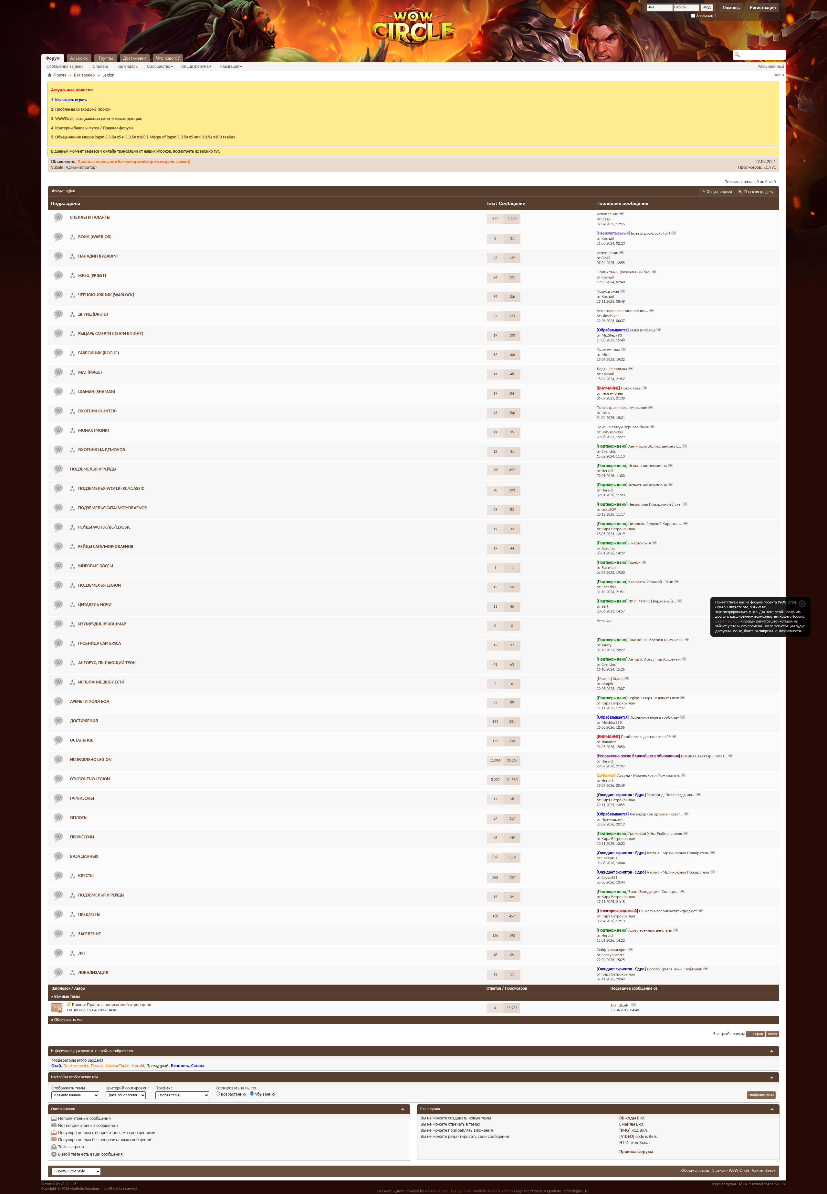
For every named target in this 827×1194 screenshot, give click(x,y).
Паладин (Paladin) (98, 256)
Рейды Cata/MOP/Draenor (105, 546)
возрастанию (233, 1094)
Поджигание (608, 291)
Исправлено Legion (90, 759)
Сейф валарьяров (612, 950)
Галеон (634, 563)
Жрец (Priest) (92, 275)
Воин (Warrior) (94, 237)
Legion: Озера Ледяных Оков (653, 698)
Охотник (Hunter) (97, 411)
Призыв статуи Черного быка (623, 427)
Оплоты (79, 817)
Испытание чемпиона (647, 466)
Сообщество (158, 66)
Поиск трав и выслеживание (622, 408)
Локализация (93, 972)
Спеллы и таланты (90, 217)
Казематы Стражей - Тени (650, 582)
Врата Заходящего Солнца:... (653, 892)
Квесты (86, 876)
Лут (82, 953)
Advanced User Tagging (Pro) (447, 1191)
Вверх (772, 1034)
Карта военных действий (650, 930)
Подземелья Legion (99, 585)
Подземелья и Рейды (101, 895)
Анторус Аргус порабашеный (654, 659)
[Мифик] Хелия (610, 679)
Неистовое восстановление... (622, 311)
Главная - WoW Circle (730, 1171)
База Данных (84, 856)
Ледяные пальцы (612, 369)
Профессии (82, 837)
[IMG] (625, 1130)
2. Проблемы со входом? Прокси (80, 109)
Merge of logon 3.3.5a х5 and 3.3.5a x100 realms (192, 137)
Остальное (81, 740)
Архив (757, 1171)
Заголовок (61, 989)
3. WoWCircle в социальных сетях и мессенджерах (96, 119)
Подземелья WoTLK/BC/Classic (111, 488)
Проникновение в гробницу (654, 717)
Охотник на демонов (101, 450)
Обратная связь (695, 1171)
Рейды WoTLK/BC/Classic (104, 527)
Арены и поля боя (89, 701)
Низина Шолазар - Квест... (704, 756)
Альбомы (79, 58)
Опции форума (195, 66)
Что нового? (168, 58)
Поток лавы (631, 388)
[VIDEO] (626, 1136)
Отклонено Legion (90, 779)
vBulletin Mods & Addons (493, 1191)
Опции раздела (719, 192)
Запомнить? (705, 16)
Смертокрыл (639, 543)
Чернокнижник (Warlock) (106, 295)
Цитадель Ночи (94, 604)
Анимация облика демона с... (654, 446)
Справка (100, 66)
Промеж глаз (608, 350)
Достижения (135, 58)
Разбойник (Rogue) (98, 353)
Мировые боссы (95, 566)
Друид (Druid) (93, 314)
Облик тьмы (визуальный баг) (624, 272)
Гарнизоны (82, 798)
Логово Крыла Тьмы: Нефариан (674, 969)
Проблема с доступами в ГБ (646, 737)
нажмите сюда (727, 621)
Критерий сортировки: (127, 1088)
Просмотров (516, 989)
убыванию (264, 1094)
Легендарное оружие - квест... (656, 814)
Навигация (229, 66)
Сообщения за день (65, 66)
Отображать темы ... (70, 1088)
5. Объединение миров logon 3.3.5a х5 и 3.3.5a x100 (98, 137)
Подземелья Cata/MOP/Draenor (112, 508)
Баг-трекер (84, 75)
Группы (106, 58)
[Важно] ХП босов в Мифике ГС (656, 640)
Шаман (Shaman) (96, 392)
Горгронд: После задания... (671, 795)
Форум (53, 58)
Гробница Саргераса (99, 643)
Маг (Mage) (90, 372)
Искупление (607, 214)
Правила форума (636, 1151)
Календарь (128, 66)
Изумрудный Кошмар (102, 624)
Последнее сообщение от (634, 989)
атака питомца (642, 330)
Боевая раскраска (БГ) (650, 233)
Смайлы (627, 1124)
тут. (217, 151)
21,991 (769, 167)
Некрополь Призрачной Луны (655, 504)
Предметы (89, 914)
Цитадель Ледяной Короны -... (655, 524)
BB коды (627, 1118)
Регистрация (763, 7)
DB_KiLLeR (76, 1010)
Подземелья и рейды (93, 469)
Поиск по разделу (758, 192)
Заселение (89, 934)
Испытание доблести (101, 682)
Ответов (494, 989)
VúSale (57, 167)
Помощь (731, 7)
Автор (79, 989)
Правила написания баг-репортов (119, 1005)
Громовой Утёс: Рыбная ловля (655, 834)
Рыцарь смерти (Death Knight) (110, 333)
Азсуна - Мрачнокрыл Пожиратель (648, 776)
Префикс (164, 1088)
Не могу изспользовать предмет (668, 911)
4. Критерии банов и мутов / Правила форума (92, 128)
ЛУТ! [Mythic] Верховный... (652, 601)
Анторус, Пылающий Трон (107, 663)
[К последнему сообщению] (633, 1005)
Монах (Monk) (93, 430)
